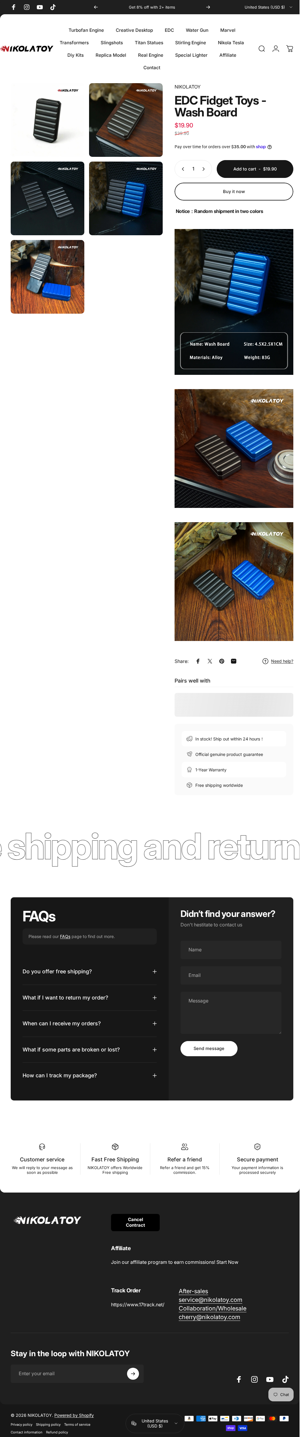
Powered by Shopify (74, 1415)
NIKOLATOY (188, 87)
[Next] (208, 7)
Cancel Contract (135, 1222)
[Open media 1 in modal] (47, 120)
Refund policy (57, 1432)
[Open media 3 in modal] (47, 198)
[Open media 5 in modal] (47, 277)
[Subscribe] (133, 1374)
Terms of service (77, 1424)
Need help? (282, 661)
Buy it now (234, 191)
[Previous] (95, 7)
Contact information (26, 1432)
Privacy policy (21, 1424)
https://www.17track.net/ (137, 1304)
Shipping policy (48, 1424)
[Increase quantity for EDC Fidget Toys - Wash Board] (205, 169)
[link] (193, 1291)
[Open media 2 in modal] (126, 120)
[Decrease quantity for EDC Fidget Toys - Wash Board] (182, 169)
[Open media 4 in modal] (126, 198)
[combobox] (269, 7)
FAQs (65, 936)
